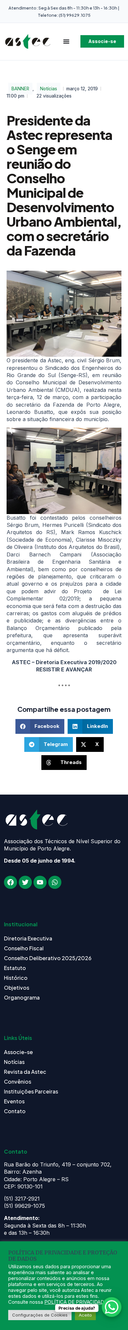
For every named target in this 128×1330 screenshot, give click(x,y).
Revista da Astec (25, 1071)
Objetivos (16, 987)
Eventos (14, 1101)
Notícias (48, 88)
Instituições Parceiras (31, 1091)
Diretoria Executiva (28, 938)
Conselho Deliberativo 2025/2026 (48, 958)
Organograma (22, 997)
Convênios (17, 1081)
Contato (15, 1111)
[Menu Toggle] (66, 41)
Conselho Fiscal (24, 948)
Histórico (16, 977)
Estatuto (15, 967)
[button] (40, 726)
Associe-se (18, 1051)
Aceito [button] (85, 1315)
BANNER (20, 88)
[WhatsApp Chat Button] (111, 1307)
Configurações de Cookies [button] (40, 1315)
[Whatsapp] (54, 882)
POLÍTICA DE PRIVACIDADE (75, 1302)
